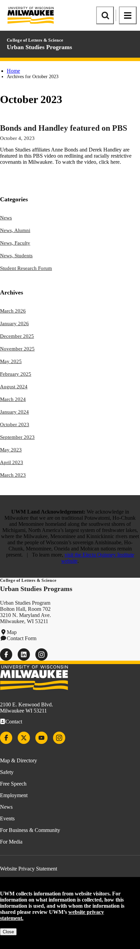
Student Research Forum (26, 268)
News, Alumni (15, 230)
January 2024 (14, 412)
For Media (11, 842)
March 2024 (13, 399)
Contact (13, 721)
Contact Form (21, 638)
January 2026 (14, 323)
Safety (7, 772)
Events (7, 818)
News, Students (16, 255)
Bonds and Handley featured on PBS (63, 128)
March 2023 (13, 475)
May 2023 (11, 449)
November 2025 (17, 348)
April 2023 (11, 462)
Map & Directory (18, 760)
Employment (14, 795)
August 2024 (14, 386)
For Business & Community (30, 830)
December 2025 (17, 336)
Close (8, 931)
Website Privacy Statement (28, 869)
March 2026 (13, 311)
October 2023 (14, 424)
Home (13, 71)
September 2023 (17, 437)
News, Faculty (15, 243)
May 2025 (11, 361)
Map (12, 632)
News (6, 217)
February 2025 (15, 374)
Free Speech (13, 784)
